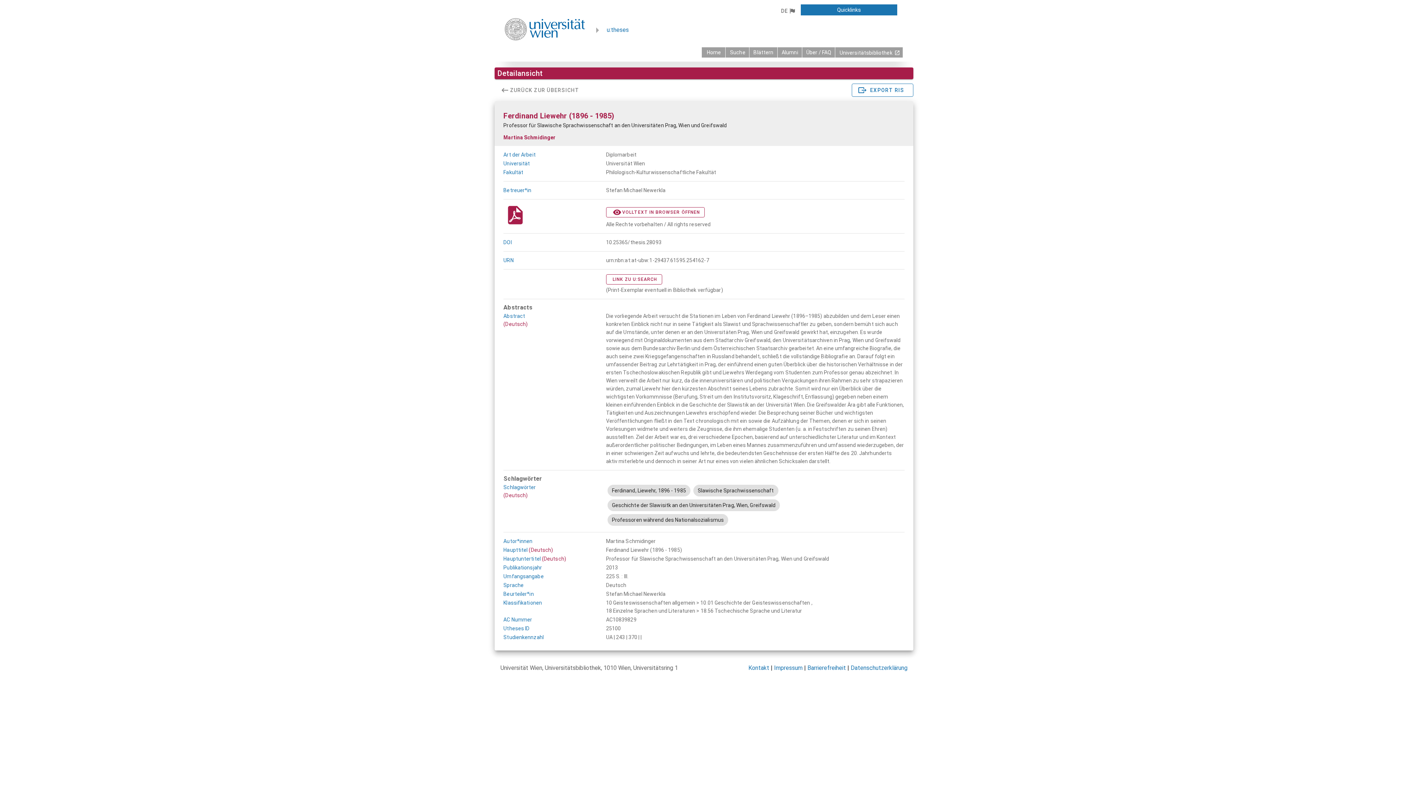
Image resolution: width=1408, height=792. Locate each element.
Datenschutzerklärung (879, 667)
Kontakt (758, 667)
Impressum (788, 667)
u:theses (618, 29)
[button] (788, 11)
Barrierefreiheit (826, 667)
